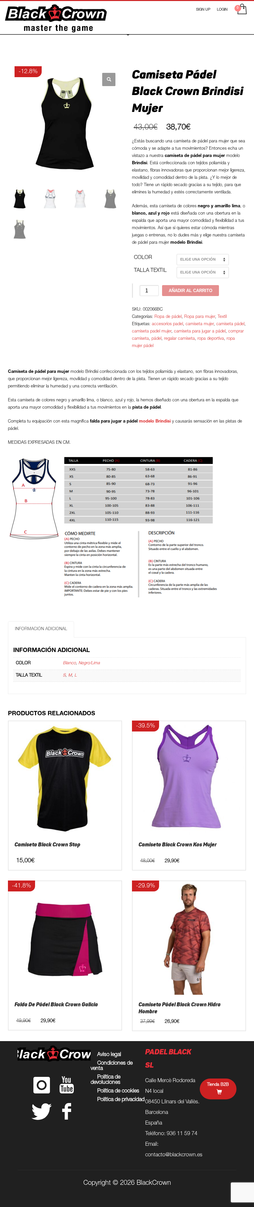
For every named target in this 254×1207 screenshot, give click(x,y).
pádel (156, 339)
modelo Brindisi (155, 422)
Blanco (69, 663)
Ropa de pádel (168, 317)
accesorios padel (167, 324)
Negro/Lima (89, 663)
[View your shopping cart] (241, 10)
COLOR (143, 258)
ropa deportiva (210, 339)
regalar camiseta (179, 339)
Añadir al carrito (190, 290)
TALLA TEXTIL (150, 271)
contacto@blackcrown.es (173, 1155)
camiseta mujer (200, 324)
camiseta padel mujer (151, 331)
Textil (222, 317)
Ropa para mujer (199, 317)
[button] (108, 79)
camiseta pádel (230, 324)
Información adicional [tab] (41, 629)
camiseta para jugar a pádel (200, 331)
